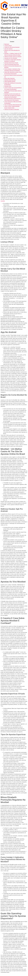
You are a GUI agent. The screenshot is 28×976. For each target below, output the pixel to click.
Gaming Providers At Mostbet (11, 109)
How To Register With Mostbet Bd (12, 104)
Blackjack (6, 44)
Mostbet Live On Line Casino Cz (12, 93)
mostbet (3, 201)
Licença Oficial (8, 45)
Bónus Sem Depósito (9, 78)
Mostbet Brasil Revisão (10, 79)
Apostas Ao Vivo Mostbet (10, 58)
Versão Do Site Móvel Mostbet (11, 47)
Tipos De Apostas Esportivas (11, 64)
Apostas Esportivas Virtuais (11, 62)
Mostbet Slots (7, 86)
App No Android (8, 48)
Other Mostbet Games (9, 81)
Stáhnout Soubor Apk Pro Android (12, 56)
